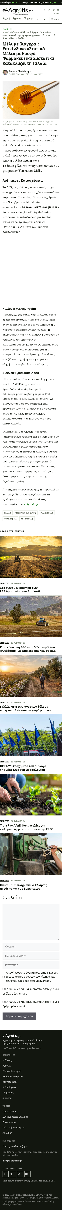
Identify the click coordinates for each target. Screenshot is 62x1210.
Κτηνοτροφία (10, 1081)
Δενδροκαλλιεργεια (13, 1076)
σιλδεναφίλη (46, 512)
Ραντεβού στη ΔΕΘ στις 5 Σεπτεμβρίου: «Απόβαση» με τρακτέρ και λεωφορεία (28, 649)
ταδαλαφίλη (27, 518)
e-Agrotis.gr (31, 504)
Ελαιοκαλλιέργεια (12, 1070)
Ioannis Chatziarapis (20, 71)
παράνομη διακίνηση (25, 512)
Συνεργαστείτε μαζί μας (15, 1116)
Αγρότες (17, 18)
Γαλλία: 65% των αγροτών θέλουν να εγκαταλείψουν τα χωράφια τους (26, 708)
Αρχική (6, 18)
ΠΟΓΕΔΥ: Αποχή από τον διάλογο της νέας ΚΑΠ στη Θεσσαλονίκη (23, 767)
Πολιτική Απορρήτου (13, 1127)
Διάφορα (7, 1097)
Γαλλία (7, 512)
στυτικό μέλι (10, 518)
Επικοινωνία (9, 1122)
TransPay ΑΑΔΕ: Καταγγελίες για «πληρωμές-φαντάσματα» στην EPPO (26, 827)
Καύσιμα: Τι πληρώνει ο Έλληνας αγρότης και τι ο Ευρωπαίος (23, 886)
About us (7, 1132)
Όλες (55, 19)
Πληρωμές (29, 18)
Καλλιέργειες (9, 1087)
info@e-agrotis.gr (12, 1160)
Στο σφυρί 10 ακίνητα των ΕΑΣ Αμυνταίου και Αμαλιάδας (21, 589)
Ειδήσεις (7, 29)
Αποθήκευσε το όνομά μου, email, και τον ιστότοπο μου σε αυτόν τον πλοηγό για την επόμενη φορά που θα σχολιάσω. (32, 977)
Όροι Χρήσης (9, 1111)
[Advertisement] (31, 270)
